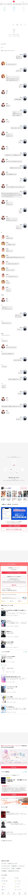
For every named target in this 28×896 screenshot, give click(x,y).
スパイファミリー (6, 868)
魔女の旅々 (14, 866)
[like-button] (25, 24)
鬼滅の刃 (18, 868)
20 (14, 34)
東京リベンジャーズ (12, 863)
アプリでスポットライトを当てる (14, 572)
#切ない (3, 745)
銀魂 (12, 868)
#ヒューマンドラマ (16, 745)
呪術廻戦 (4, 870)
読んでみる (14, 767)
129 (10, 34)
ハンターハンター (6, 866)
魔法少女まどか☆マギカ (13, 870)
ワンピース (21, 866)
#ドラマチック (8, 745)
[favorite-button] (21, 24)
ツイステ (4, 863)
